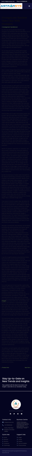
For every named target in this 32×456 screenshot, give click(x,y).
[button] (29, 6)
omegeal (4, 301)
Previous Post (5, 367)
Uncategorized (6, 27)
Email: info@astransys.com (8, 1)
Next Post (28, 367)
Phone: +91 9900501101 (22, 1)
